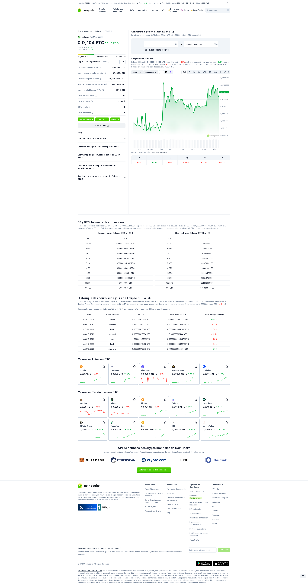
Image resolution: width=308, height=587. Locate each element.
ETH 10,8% (190, 3)
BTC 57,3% (181, 3)
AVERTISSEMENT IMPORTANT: (90, 571)
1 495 (110, 3)
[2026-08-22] (220, 72)
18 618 (87, 3)
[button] (101, 125)
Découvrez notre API (159, 152)
